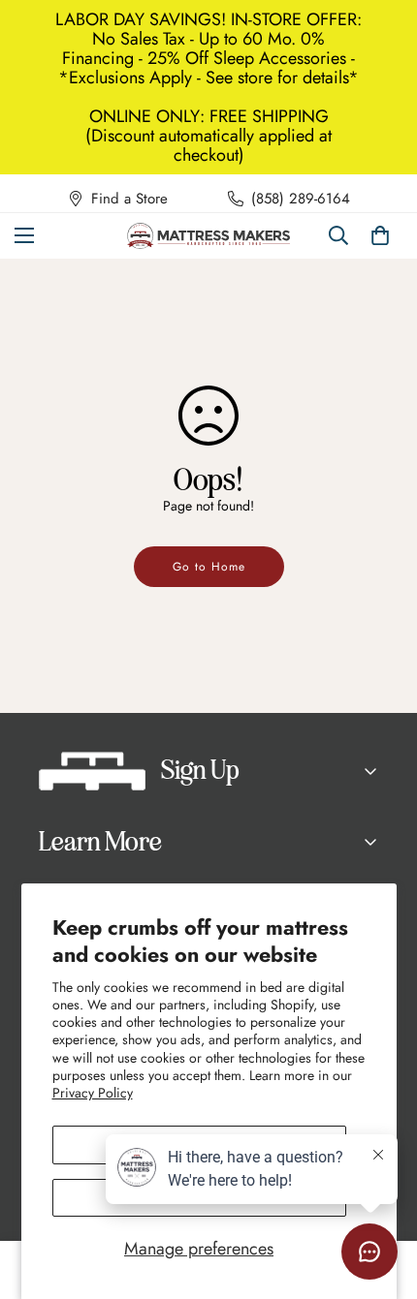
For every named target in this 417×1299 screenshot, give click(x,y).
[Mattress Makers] (208, 236)
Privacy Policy (92, 1092)
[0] (380, 235)
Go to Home (209, 566)
